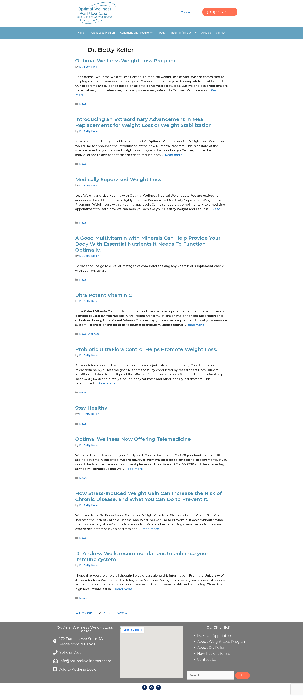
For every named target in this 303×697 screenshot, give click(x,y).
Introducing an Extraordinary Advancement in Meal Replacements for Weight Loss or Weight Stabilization (143, 122)
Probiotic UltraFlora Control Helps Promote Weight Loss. (146, 349)
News (83, 103)
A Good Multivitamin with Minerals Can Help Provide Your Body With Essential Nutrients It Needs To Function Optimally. (147, 244)
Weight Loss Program (102, 32)
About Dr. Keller (211, 647)
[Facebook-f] (144, 687)
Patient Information (181, 32)
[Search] (242, 675)
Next (122, 613)
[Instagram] (158, 687)
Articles (206, 32)
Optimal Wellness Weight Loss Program (125, 61)
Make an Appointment (216, 636)
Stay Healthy (91, 408)
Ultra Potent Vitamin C (103, 295)
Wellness (94, 333)
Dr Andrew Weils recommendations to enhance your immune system (141, 556)
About (161, 32)
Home (81, 32)
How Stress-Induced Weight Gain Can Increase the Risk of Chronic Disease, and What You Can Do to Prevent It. (148, 496)
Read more (173, 155)
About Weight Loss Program (221, 641)
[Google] (151, 687)
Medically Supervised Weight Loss (118, 179)
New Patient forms (213, 653)
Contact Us (206, 659)
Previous (84, 613)
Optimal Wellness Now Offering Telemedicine (133, 439)
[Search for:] (211, 675)
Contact (187, 12)
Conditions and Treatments (136, 32)
